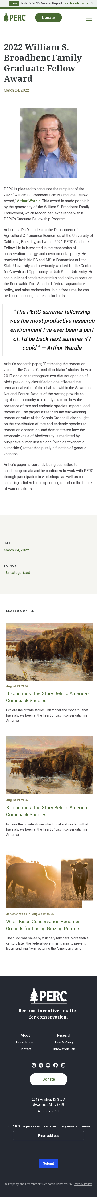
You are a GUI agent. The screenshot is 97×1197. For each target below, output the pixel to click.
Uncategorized (18, 572)
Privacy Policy (83, 1184)
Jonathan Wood (16, 914)
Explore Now (74, 3)
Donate (48, 1079)
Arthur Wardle (28, 201)
